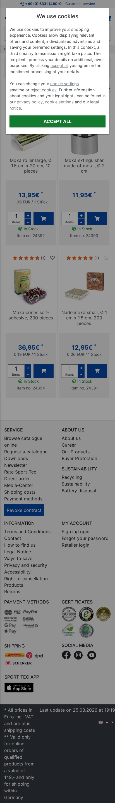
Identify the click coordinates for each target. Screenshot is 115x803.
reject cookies (43, 89)
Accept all (57, 121)
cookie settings (64, 83)
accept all (59, 65)
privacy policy (30, 101)
